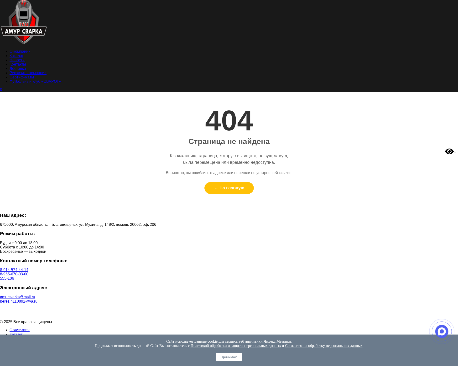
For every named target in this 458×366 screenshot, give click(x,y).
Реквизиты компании (28, 73)
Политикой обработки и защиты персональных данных (236, 346)
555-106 (7, 278)
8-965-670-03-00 (14, 274)
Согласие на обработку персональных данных (229, 314)
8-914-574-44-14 (14, 270)
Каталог (16, 56)
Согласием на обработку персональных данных (324, 346)
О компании (20, 51)
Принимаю (229, 357)
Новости (17, 60)
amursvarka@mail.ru (17, 297)
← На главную (229, 188)
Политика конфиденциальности (229, 309)
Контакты (18, 64)
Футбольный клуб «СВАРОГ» (35, 81)
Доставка (18, 69)
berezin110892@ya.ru (18, 301)
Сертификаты (22, 77)
